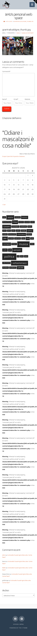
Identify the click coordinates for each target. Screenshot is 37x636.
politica (9, 256)
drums (29, 226)
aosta (10, 217)
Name (4, 99)
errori (4, 230)
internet (29, 234)
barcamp (17, 217)
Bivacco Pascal (7, 222)
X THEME (24, 628)
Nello (3, 568)
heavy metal (12, 234)
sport (26, 256)
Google (23, 230)
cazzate (27, 222)
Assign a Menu (18, 624)
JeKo (3, 555)
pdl (10, 250)
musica (23, 244)
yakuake (20, 267)
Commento (6, 71)
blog (15, 222)
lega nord (17, 238)
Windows (5, 267)
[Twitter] (21, 619)
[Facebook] (15, 619)
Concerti (6, 226)
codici (32, 222)
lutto (32, 238)
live (28, 238)
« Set (4, 204)
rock (22, 256)
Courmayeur (15, 226)
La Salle (11, 238)
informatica (21, 234)
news (18, 33)
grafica (30, 231)
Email (16, 99)
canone (21, 222)
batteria (24, 217)
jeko (5, 238)
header (5, 234)
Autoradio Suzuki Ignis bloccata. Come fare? (17, 556)
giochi (18, 230)
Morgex (14, 244)
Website (27, 99)
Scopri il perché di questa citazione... (13, 156)
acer (4, 217)
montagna (6, 244)
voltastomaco (20, 263)
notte (5, 250)
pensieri (17, 250)
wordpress (13, 267)
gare (13, 230)
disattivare (23, 226)
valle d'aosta (6, 263)
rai (18, 256)
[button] (32, 4)
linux (23, 238)
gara (9, 230)
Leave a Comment (27, 33)
